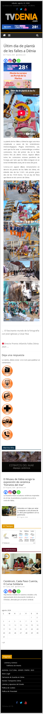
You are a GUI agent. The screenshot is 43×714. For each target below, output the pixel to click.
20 (21, 629)
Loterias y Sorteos (10, 663)
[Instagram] (10, 61)
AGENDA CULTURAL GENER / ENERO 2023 (18, 670)
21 (26, 629)
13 (21, 625)
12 (15, 625)
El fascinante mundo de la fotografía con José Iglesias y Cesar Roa (20, 332)
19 (15, 629)
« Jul (3, 642)
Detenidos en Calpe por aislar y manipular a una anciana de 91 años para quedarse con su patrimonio (28, 511)
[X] (14, 61)
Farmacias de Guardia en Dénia (13, 677)
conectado (24, 360)
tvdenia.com (22, 55)
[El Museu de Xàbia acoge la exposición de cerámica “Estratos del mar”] (21, 453)
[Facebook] (6, 61)
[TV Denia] (4, 35)
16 (37, 625)
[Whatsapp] (19, 61)
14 (26, 625)
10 (4, 625)
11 (9, 625)
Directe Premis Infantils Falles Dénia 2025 (20, 345)
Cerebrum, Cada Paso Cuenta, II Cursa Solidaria (21, 582)
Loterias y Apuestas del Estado (13, 684)
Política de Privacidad (9, 691)
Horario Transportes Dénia (11, 681)
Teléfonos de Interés (13, 665)
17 (4, 629)
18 (9, 629)
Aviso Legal (6, 674)
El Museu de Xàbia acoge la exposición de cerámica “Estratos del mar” (19, 482)
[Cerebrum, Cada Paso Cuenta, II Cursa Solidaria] (21, 555)
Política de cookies (8, 688)
